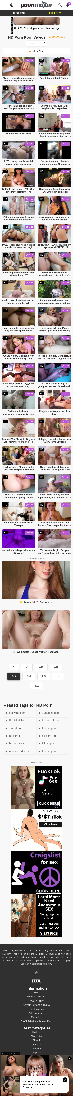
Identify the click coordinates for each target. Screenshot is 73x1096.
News (36, 992)
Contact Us (36, 1017)
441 (41, 667)
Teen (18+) (36, 1036)
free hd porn (49, 728)
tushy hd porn (16, 712)
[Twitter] (36, 973)
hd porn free (49, 735)
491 (36, 685)
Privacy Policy (36, 1001)
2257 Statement (36, 1009)
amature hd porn (18, 751)
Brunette (36, 1048)
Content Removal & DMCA (36, 1005)
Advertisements (36, 1013)
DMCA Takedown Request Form (36, 1021)
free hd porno (49, 751)
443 (14, 676)
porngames (19, 12)
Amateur (36, 1044)
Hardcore (36, 1032)
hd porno (14, 735)
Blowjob (36, 1040)
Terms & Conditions (36, 996)
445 (44, 676)
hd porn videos (50, 720)
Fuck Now (55, 12)
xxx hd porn (15, 728)
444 (29, 676)
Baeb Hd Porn (17, 720)
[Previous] (27, 667)
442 (56, 667)
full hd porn (48, 743)
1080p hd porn (50, 712)
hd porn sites (16, 743)
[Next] (58, 676)
